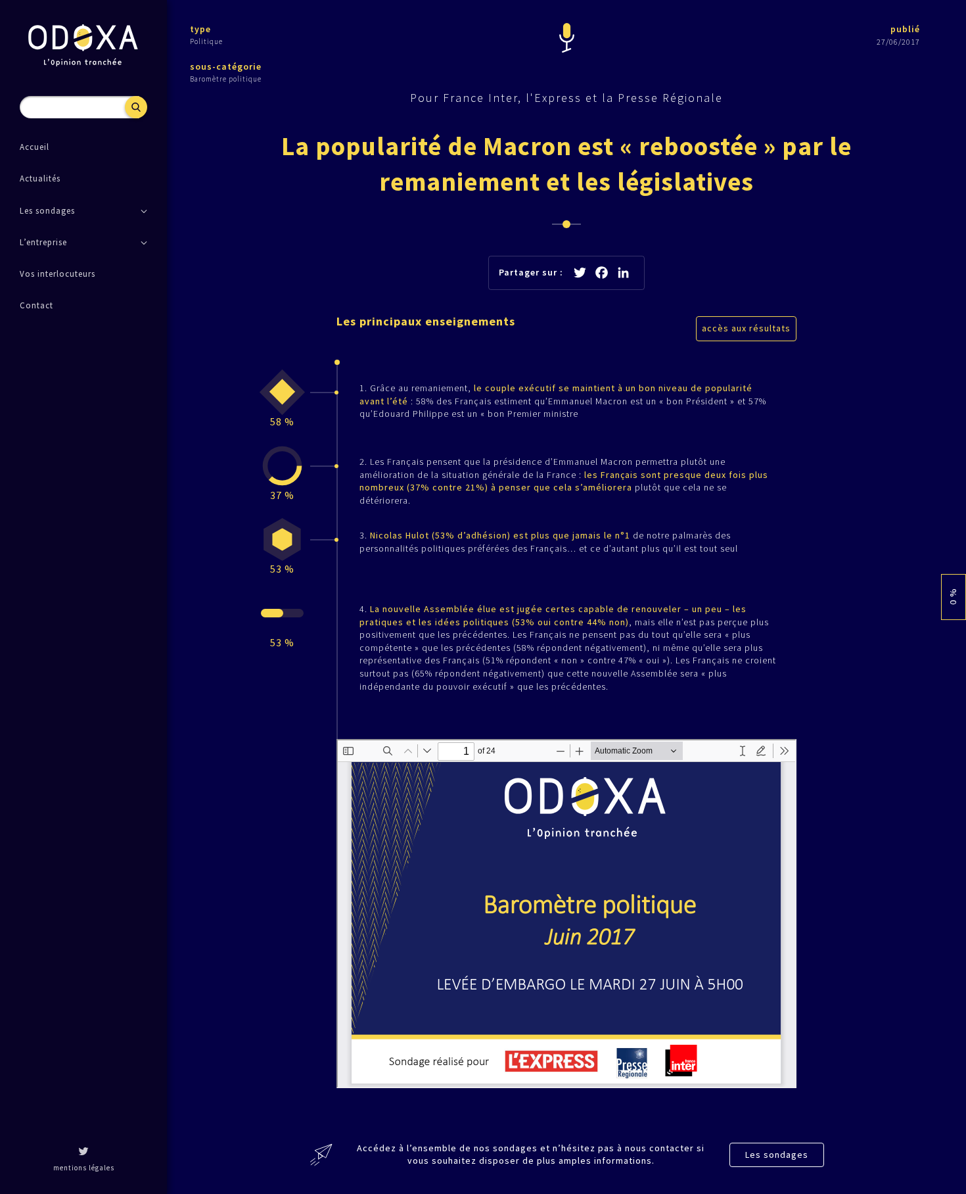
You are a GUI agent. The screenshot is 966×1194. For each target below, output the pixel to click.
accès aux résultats (746, 328)
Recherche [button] (136, 107)
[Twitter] (83, 1152)
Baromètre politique (226, 79)
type (200, 29)
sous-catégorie (226, 66)
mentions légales (83, 1167)
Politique (206, 41)
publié (905, 29)
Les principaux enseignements (425, 321)
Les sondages (776, 1154)
